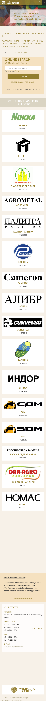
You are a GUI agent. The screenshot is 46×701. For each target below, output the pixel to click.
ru (44, 3)
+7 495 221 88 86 (11, 640)
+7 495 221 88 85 (11, 637)
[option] (23, 13)
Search (23, 76)
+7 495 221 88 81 (11, 630)
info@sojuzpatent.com (13, 647)
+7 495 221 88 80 (11, 627)
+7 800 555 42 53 (11, 624)
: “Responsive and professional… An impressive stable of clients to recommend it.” (23, 584)
